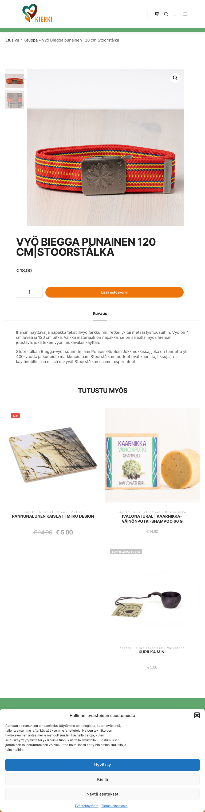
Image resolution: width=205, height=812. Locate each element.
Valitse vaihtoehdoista (152, 593)
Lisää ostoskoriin (114, 292)
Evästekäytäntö (86, 806)
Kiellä (102, 779)
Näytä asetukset (102, 794)
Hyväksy (102, 764)
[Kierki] (37, 14)
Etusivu (12, 40)
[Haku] (166, 14)
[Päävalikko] (185, 14)
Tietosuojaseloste (114, 806)
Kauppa (30, 40)
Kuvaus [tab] (100, 313)
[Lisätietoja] (176, 14)
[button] (197, 715)
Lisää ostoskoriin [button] (53, 458)
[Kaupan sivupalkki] (156, 14)
